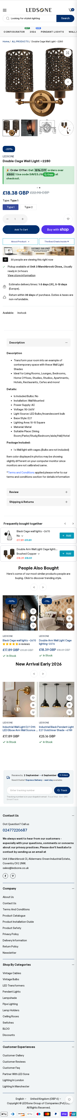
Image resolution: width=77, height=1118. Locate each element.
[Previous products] (65, 523)
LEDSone (8, 156)
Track (64, 790)
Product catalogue (14, 915)
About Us (8, 896)
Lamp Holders (11, 1010)
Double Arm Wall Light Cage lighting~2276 (37, 549)
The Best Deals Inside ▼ (56, 241)
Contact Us (9, 903)
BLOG (6, 1028)
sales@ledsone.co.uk (16, 867)
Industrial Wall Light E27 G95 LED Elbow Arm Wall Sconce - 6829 (20, 728)
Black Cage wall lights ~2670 (33, 531)
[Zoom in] (68, 53)
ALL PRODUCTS (20, 41)
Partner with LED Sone (16, 1074)
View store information (21, 275)
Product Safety (12, 927)
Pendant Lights (12, 991)
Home (6, 41)
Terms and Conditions (16, 909)
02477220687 (15, 830)
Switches (8, 1022)
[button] (68, 81)
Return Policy (10, 946)
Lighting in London (13, 1080)
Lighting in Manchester (16, 1086)
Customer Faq (11, 1067)
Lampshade (10, 997)
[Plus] (23, 219)
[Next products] (73, 523)
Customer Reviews (14, 1061)
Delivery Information (15, 940)
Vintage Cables (12, 973)
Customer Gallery (13, 1055)
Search (65, 18)
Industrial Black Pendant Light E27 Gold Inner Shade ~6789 (56, 728)
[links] (6, 876)
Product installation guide (18, 921)
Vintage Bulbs (11, 979)
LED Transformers (14, 985)
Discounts (9, 1034)
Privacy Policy (11, 934)
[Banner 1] (37, 187)
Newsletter (9, 952)
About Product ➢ (20, 241)
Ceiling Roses (11, 1016)
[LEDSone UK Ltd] (39, 10)
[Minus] (7, 219)
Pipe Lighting (10, 1003)
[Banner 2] (39, 187)
